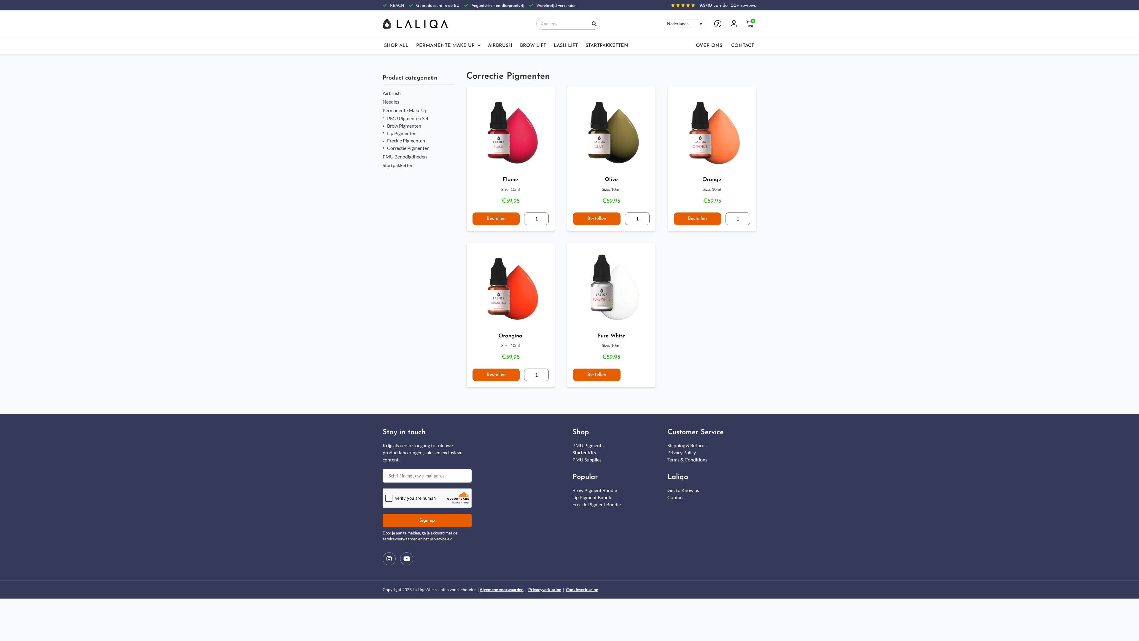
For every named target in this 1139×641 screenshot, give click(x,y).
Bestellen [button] (496, 218)
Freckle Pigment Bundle (596, 504)
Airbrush (500, 45)
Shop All (396, 45)
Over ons (709, 45)
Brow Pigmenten (404, 125)
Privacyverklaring (544, 589)
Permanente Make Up (445, 45)
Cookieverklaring (582, 589)
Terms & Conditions (687, 459)
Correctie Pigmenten (408, 148)
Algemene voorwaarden (502, 589)
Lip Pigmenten (401, 133)
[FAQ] (717, 23)
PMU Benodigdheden (405, 156)
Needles (391, 101)
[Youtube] (406, 558)
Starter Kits (584, 452)
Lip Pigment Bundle (592, 497)
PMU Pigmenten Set (408, 118)
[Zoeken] (594, 23)
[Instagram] (389, 558)
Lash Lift (566, 45)
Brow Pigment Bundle (594, 490)
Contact (742, 45)
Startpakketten (607, 45)
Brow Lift (533, 45)
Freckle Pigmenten (406, 140)
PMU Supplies (587, 459)
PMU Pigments (588, 445)
